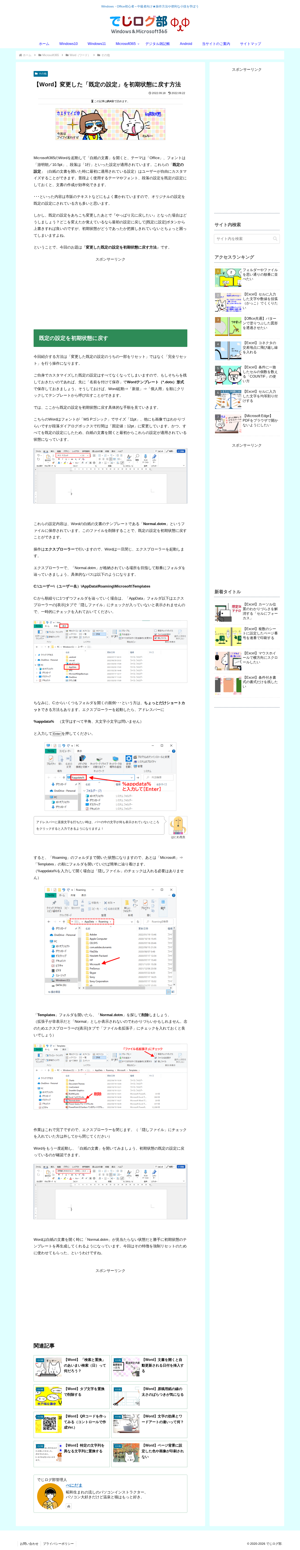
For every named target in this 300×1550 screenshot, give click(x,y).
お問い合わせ (29, 1543)
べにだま (74, 1485)
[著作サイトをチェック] (69, 1506)
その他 (43, 73)
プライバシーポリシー (58, 1543)
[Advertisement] (110, 293)
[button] (275, 238)
